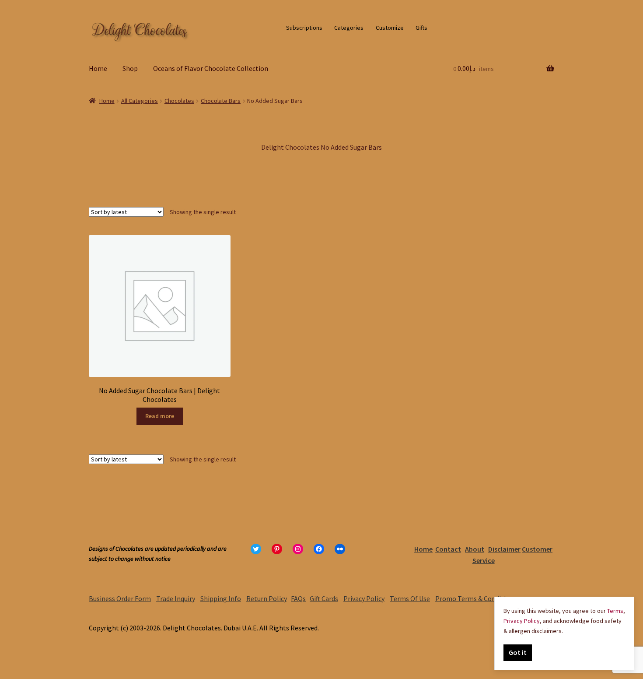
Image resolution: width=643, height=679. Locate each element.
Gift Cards (324, 598)
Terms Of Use (410, 598)
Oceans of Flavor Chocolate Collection (210, 68)
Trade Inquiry (175, 598)
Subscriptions (304, 28)
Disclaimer (504, 549)
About (474, 549)
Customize (390, 28)
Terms (615, 611)
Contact (448, 549)
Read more (159, 416)
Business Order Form (120, 598)
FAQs (298, 598)
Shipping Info (220, 598)
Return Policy (266, 598)
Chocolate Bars (221, 101)
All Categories (139, 101)
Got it (518, 652)
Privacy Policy (363, 598)
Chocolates (179, 101)
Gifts (421, 28)
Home (98, 68)
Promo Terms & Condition (474, 598)
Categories (348, 28)
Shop (130, 68)
